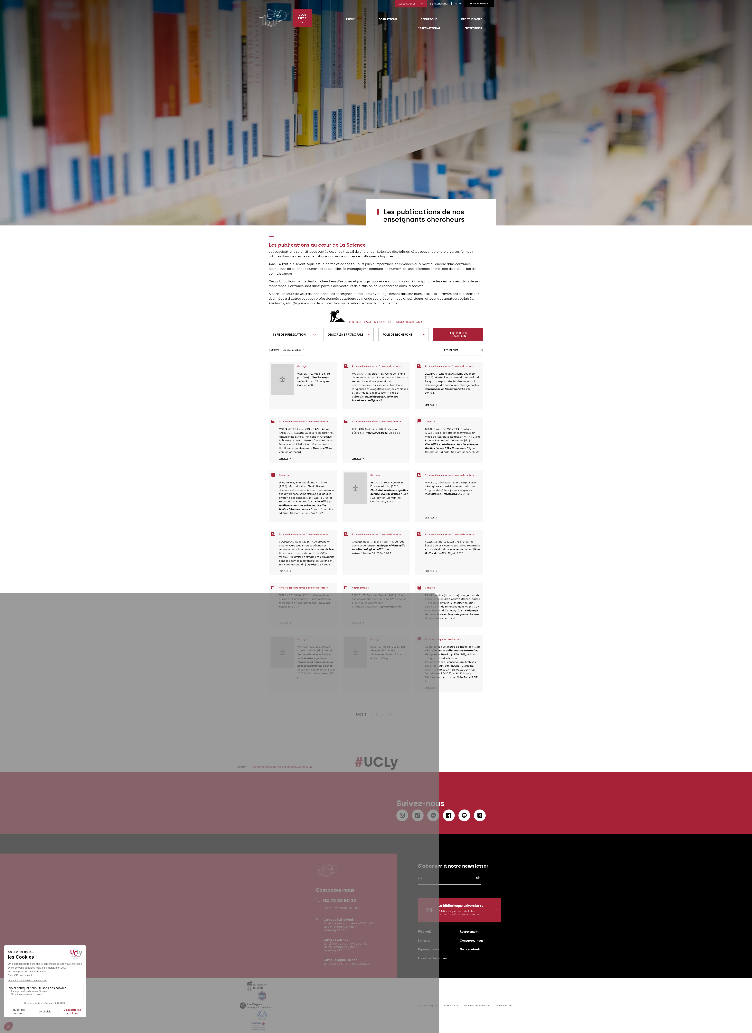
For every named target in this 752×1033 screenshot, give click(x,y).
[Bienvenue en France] (262, 1018)
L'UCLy (350, 19)
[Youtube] (464, 815)
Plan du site (451, 1005)
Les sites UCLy (407, 4)
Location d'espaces (432, 958)
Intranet (424, 940)
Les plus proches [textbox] (292, 350)
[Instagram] (402, 815)
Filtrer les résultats (458, 334)
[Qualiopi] (258, 1027)
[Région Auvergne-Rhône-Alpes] (255, 1008)
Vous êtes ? (302, 16)
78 (389, 714)
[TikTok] (418, 815)
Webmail (424, 931)
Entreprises (473, 28)
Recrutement (469, 931)
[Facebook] (449, 815)
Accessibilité (504, 1005)
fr (456, 4)
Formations (388, 19)
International (429, 28)
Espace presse (428, 949)
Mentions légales (428, 1005)
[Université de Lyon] (256, 989)
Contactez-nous (472, 940)
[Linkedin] (433, 815)
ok (478, 878)
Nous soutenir (479, 3)
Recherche (429, 19)
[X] (480, 815)
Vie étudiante (471, 19)
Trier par (274, 350)
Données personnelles (477, 1005)
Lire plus (429, 405)
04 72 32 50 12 (339, 900)
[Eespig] (262, 998)
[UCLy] (273, 18)
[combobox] (294, 334)
